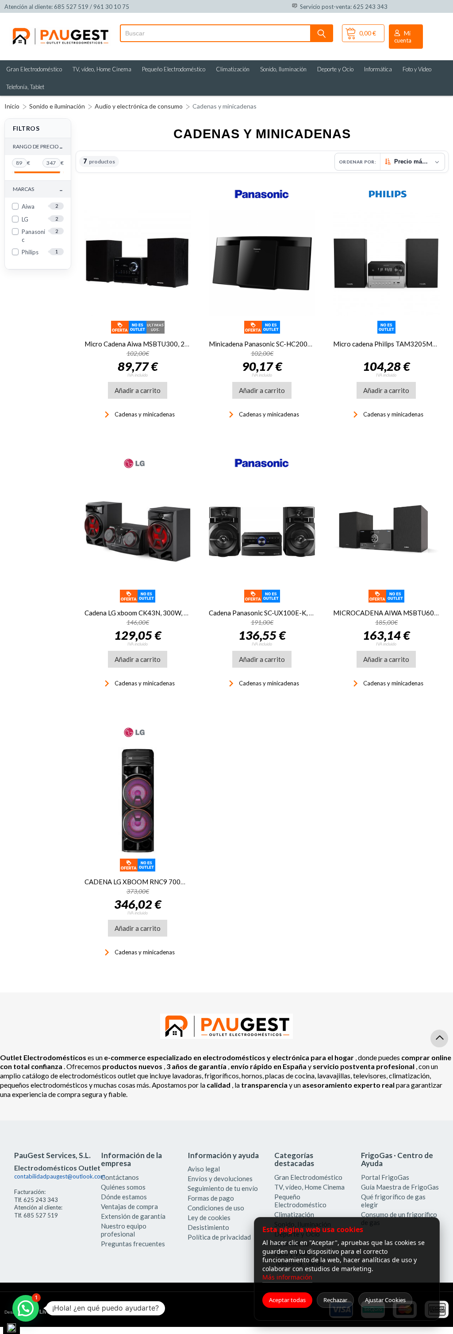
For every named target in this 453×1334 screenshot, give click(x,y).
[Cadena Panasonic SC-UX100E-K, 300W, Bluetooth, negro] (262, 532)
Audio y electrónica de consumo (139, 106)
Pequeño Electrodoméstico (173, 69)
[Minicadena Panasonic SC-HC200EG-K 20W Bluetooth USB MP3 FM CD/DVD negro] (262, 263)
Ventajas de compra (129, 1206)
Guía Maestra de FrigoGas (400, 1187)
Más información (287, 1277)
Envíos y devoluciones (220, 1178)
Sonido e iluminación (57, 106)
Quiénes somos (123, 1187)
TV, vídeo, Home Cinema (102, 69)
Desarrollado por (41, 1312)
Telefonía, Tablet (25, 86)
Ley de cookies (209, 1217)
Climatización (233, 69)
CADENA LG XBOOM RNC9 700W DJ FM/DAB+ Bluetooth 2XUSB (183, 882)
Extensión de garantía (133, 1216)
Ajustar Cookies (385, 1300)
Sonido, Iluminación (283, 69)
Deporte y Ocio (335, 69)
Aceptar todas (287, 1300)
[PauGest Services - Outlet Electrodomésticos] (60, 30)
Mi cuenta (402, 37)
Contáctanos (120, 1177)
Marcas (38, 189)
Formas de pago (211, 1198)
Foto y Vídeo (417, 69)
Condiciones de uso (216, 1208)
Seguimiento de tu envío (223, 1188)
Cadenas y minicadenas (224, 106)
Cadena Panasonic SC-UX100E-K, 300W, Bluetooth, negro (294, 613)
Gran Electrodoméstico (34, 69)
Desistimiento (208, 1227)
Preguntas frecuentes (133, 1244)
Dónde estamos (124, 1197)
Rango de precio (38, 146)
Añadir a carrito (138, 390)
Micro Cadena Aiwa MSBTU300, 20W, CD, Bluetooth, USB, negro (179, 344)
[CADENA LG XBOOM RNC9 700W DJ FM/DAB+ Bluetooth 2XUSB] (138, 801)
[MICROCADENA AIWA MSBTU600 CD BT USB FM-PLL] (386, 532)
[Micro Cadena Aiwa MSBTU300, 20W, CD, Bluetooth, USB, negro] (138, 263)
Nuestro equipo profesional (123, 1230)
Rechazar (335, 1300)
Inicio (11, 106)
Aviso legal (204, 1169)
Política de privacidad (219, 1237)
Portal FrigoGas (385, 1177)
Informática (378, 69)
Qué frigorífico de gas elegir (393, 1201)
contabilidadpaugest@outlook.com (59, 1176)
